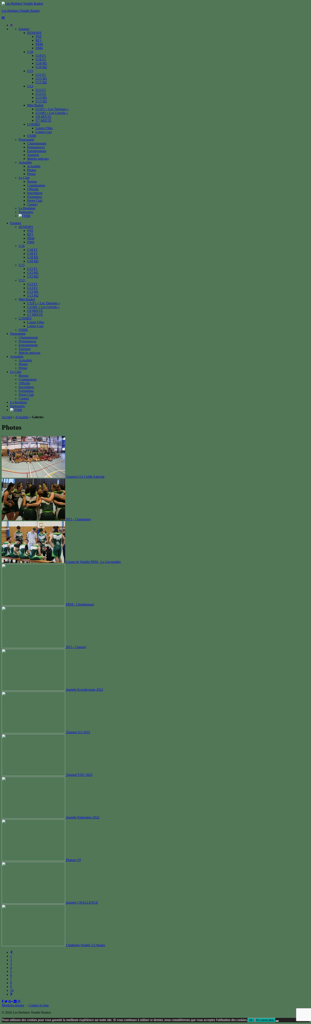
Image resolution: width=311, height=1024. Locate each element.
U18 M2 (41, 67)
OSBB (31, 136)
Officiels (33, 189)
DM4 (39, 48)
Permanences (36, 147)
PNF (39, 36)
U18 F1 (41, 55)
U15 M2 (41, 82)
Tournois (33, 155)
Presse (31, 174)
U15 (30, 71)
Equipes (24, 29)
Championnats (36, 143)
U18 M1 (41, 63)
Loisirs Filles (44, 128)
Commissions (36, 185)
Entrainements (36, 151)
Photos (31, 170)
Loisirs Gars (44, 132)
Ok (251, 1020)
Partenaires (26, 212)
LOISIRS (33, 124)
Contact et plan (39, 1005)
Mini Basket (35, 105)
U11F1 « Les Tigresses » (52, 109)
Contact (32, 204)
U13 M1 (41, 97)
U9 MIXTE (43, 116)
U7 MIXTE (43, 120)
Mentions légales (13, 1005)
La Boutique (27, 208)
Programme (26, 139)
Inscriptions (35, 193)
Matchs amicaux (38, 158)
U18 (30, 52)
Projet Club (34, 200)
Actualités (25, 162)
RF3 (38, 40)
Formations (34, 197)
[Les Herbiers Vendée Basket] (22, 3)
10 (12, 990)
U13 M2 (41, 101)
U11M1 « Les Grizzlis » (52, 113)
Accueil (7, 417)
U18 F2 (41, 59)
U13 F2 (41, 94)
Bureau (32, 181)
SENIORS (34, 33)
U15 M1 (41, 78)
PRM (39, 44)
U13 (30, 86)
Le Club (24, 177)
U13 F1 (41, 90)
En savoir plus (265, 1020)
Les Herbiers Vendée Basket (21, 11)
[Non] (277, 1021)
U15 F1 (41, 74)
